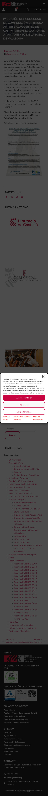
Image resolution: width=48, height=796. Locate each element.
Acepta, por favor (24, 398)
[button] (43, 376)
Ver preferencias (24, 412)
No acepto (24, 405)
